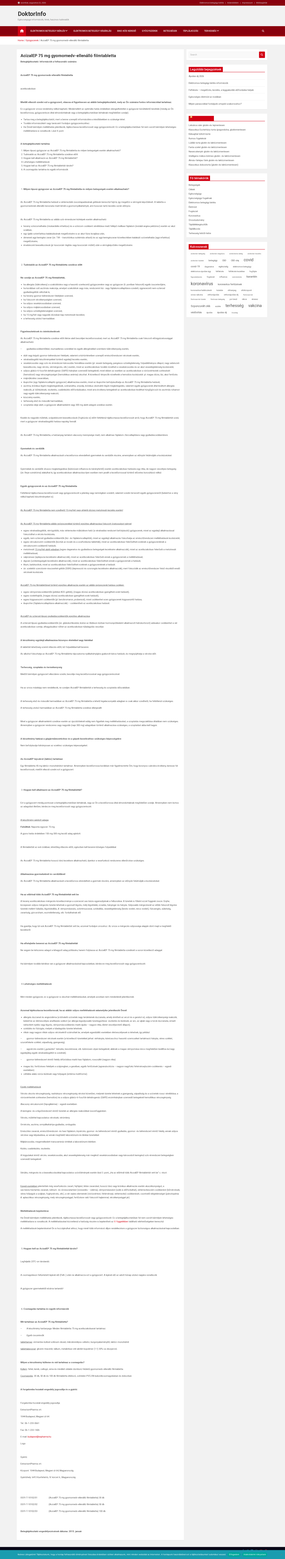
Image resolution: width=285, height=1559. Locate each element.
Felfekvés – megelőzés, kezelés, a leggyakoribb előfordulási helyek (221, 90)
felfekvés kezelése (236, 271)
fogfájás (253, 271)
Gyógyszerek (149, 31)
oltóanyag (232, 290)
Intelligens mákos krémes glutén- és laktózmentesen (214, 156)
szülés (218, 306)
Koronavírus (194, 215)
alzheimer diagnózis (217, 254)
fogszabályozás (196, 277)
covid (249, 259)
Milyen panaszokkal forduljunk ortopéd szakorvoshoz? (215, 104)
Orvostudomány (196, 220)
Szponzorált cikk (200, 306)
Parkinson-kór (248, 295)
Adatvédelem (233, 3)
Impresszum (247, 3)
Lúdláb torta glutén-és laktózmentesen (208, 142)
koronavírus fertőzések (230, 284)
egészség (223, 266)
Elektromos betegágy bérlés (212, 3)
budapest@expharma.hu (39, 1436)
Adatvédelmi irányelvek (255, 1554)
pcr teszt (233, 299)
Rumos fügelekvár (197, 138)
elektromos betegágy (242, 267)
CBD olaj (235, 260)
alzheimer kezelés (254, 254)
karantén (252, 276)
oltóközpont (246, 290)
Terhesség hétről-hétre (200, 233)
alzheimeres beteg (236, 254)
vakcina (255, 305)
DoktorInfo (32, 13)
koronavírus (202, 283)
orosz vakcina (197, 295)
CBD (224, 260)
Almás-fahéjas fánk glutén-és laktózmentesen (211, 160)
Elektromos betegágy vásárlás (92, 31)
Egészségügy (195, 193)
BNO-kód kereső (126, 31)
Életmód (193, 207)
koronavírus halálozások (201, 290)
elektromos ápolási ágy (201, 271)
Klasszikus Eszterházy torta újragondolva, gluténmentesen (217, 129)
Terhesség (210, 31)
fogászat (211, 277)
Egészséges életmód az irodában (205, 97)
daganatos (209, 267)
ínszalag (235, 313)
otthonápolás (213, 295)
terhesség (234, 305)
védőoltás (196, 312)
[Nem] (281, 1554)
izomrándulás (237, 277)
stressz (255, 299)
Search (262, 55)
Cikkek (192, 189)
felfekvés (220, 271)
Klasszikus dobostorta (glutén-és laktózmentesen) (213, 164)
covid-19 (195, 266)
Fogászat (193, 211)
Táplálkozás (190, 31)
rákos (244, 299)
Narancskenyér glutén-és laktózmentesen (209, 151)
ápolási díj (222, 312)
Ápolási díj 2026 (196, 76)
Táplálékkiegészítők (198, 224)
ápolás (209, 312)
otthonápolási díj (231, 295)
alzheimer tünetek (197, 261)
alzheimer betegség (198, 254)
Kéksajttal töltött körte (199, 134)
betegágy (213, 260)
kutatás (220, 290)
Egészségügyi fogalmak (200, 198)
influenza (223, 277)
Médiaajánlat (261, 3)
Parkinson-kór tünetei (198, 299)
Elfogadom (234, 1554)
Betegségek (170, 31)
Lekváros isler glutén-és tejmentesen (207, 125)
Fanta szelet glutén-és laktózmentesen (208, 147)
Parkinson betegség (218, 299)
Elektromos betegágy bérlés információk (208, 83)
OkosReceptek (202, 118)
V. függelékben (121, 1221)
